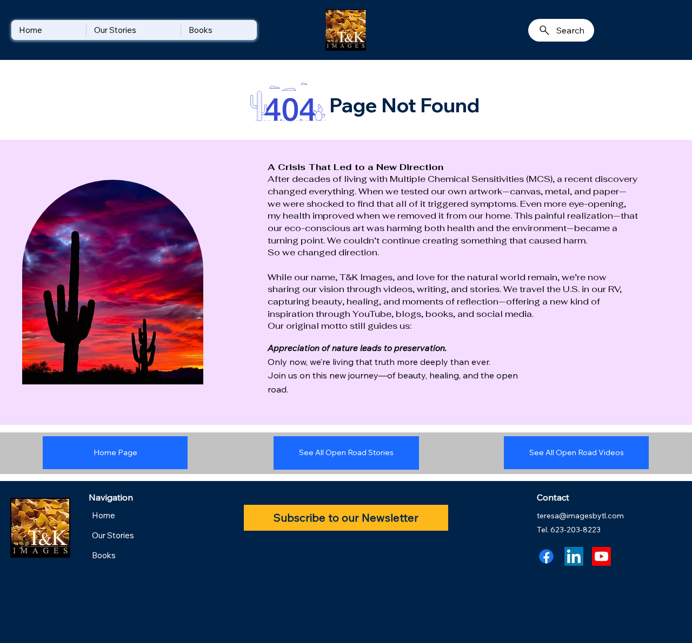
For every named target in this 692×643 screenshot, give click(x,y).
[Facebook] (546, 556)
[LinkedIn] (573, 556)
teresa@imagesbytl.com (580, 515)
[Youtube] (601, 556)
